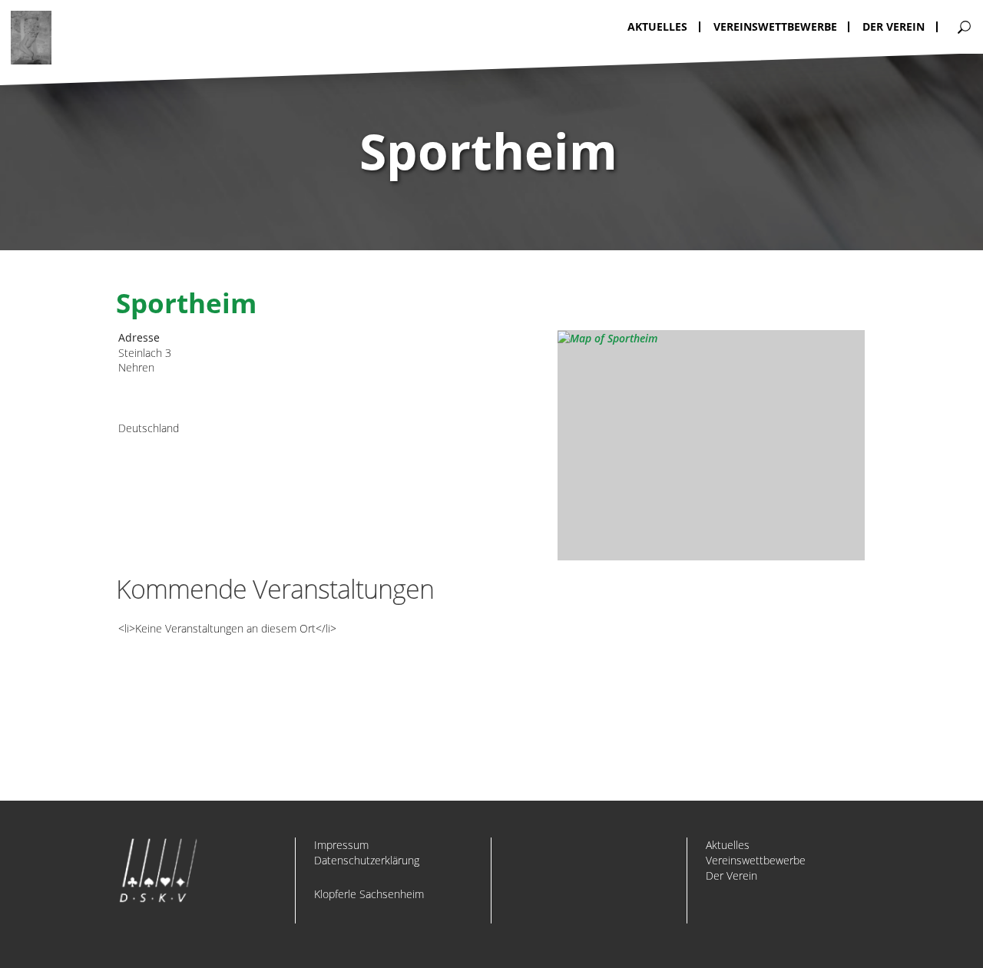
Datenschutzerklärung (366, 860)
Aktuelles (728, 845)
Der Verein (731, 875)
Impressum (341, 845)
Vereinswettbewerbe (756, 860)
